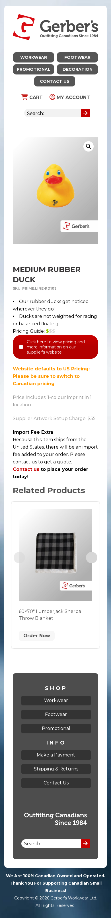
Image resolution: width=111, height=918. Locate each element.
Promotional (33, 69)
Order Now (36, 635)
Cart (35, 97)
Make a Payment (56, 755)
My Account (72, 97)
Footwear (77, 57)
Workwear (33, 57)
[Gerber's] (55, 9)
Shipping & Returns (56, 769)
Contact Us (54, 81)
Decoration (77, 69)
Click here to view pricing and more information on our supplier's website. (56, 347)
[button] (88, 146)
